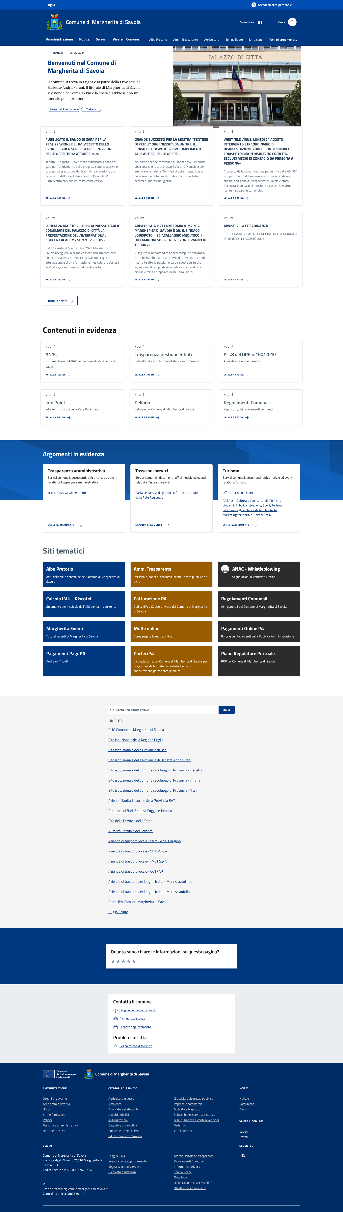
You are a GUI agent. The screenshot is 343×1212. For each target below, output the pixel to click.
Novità (84, 39)
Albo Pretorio (158, 39)
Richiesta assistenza (122, 1172)
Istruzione (256, 39)
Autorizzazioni (118, 1120)
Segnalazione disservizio (124, 1166)
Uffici (46, 1109)
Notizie (244, 1098)
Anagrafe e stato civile (123, 1109)
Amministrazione (59, 39)
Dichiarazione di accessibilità (193, 1182)
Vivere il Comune (126, 39)
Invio (226, 709)
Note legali (181, 1177)
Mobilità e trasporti (187, 1109)
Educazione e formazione (125, 1136)
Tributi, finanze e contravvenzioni (196, 1120)
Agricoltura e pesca (121, 1098)
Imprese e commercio (188, 1103)
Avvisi (243, 1109)
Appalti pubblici (118, 1114)
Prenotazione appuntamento (127, 1161)
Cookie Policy (183, 1172)
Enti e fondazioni (54, 1114)
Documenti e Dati (54, 1130)
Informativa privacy (187, 1166)
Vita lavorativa (184, 1130)
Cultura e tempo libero (123, 1130)
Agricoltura (211, 39)
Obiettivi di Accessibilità (190, 1188)
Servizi (101, 39)
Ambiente (114, 1103)
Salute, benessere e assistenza (194, 1114)
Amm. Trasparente (185, 39)
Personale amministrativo (60, 1125)
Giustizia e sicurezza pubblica (193, 1098)
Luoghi (244, 1131)
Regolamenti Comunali (189, 1161)
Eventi (243, 1136)
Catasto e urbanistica (122, 1125)
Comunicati (247, 1103)
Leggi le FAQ (116, 1155)
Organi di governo (55, 1098)
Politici (47, 1120)
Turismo (179, 1125)
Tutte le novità (58, 300)
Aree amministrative (57, 1103)
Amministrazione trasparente (194, 1155)
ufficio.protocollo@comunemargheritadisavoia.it (75, 1188)
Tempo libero (234, 39)
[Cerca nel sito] (292, 22)
